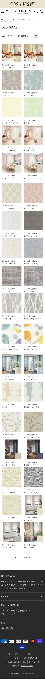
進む (26, 558)
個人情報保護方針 (31, 658)
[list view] (41, 35)
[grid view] (36, 35)
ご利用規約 (8, 654)
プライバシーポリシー (13, 658)
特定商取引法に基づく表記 (16, 662)
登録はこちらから (8, 614)
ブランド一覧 (14, 19)
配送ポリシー (20, 654)
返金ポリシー (33, 654)
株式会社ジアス (27, 666)
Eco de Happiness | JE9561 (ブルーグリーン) (10, 349)
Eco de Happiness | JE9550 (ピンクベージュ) (32, 178)
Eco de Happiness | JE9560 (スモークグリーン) (33, 318)
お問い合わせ (34, 662)
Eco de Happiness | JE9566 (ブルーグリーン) (32, 407)
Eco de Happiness (29, 19)
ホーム (3, 19)
